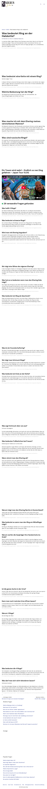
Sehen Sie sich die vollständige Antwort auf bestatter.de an (28, 546)
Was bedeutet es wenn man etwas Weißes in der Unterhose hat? (19, 711)
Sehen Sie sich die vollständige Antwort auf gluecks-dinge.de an (29, 382)
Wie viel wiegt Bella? (8, 771)
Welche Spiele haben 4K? (9, 760)
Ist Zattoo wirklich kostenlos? (10, 720)
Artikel (7, 29)
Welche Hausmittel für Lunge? (10, 768)
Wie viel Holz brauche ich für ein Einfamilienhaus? (15, 773)
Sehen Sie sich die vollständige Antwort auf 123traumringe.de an (29, 355)
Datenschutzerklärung (39, 784)
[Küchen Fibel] (8, 4)
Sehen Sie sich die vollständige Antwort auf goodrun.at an (28, 530)
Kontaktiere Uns (17, 784)
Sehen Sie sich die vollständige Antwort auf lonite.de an (27, 275)
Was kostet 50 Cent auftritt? (10, 707)
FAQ (23, 784)
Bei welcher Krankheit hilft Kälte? (11, 779)
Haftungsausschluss (29, 784)
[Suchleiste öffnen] (40, 4)
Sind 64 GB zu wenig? (40, 698)
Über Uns (5, 784)
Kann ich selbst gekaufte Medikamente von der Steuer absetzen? (19, 777)
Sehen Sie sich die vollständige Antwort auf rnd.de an (27, 369)
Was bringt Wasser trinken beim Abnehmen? (14, 762)
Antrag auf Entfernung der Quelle (9, 48)
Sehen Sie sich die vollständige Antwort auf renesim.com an (28, 517)
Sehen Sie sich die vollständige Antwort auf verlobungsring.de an (29, 87)
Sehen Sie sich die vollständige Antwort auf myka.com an (27, 146)
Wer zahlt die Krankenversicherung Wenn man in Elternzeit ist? (18, 766)
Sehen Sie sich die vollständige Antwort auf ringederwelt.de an (29, 48)
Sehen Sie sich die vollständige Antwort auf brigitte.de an (27, 436)
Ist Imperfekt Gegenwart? (9, 764)
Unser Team (10, 784)
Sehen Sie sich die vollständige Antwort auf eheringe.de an (28, 467)
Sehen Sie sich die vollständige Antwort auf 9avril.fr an (27, 453)
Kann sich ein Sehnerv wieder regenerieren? (13, 709)
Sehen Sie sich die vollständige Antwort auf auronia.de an (27, 291)
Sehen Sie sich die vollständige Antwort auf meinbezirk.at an (28, 97)
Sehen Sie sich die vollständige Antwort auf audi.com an (27, 676)
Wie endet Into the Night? (9, 775)
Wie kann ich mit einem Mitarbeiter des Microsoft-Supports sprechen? (20, 724)
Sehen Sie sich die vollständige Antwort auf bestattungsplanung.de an (30, 596)
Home (3, 29)
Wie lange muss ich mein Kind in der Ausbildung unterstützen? (18, 715)
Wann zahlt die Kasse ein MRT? (10, 722)
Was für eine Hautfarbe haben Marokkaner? (13, 713)
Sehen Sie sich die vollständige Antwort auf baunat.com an (28, 132)
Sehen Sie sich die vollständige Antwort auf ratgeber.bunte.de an (29, 227)
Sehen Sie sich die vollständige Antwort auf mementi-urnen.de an (29, 608)
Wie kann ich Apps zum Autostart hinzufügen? (13, 698)
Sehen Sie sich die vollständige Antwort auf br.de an (26, 243)
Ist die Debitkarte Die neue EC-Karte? (12, 718)
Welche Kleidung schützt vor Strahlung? (12, 705)
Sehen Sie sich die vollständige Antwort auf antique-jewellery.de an (29, 305)
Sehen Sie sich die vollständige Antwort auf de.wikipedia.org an (29, 625)
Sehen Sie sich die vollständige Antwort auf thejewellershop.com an (29, 215)
